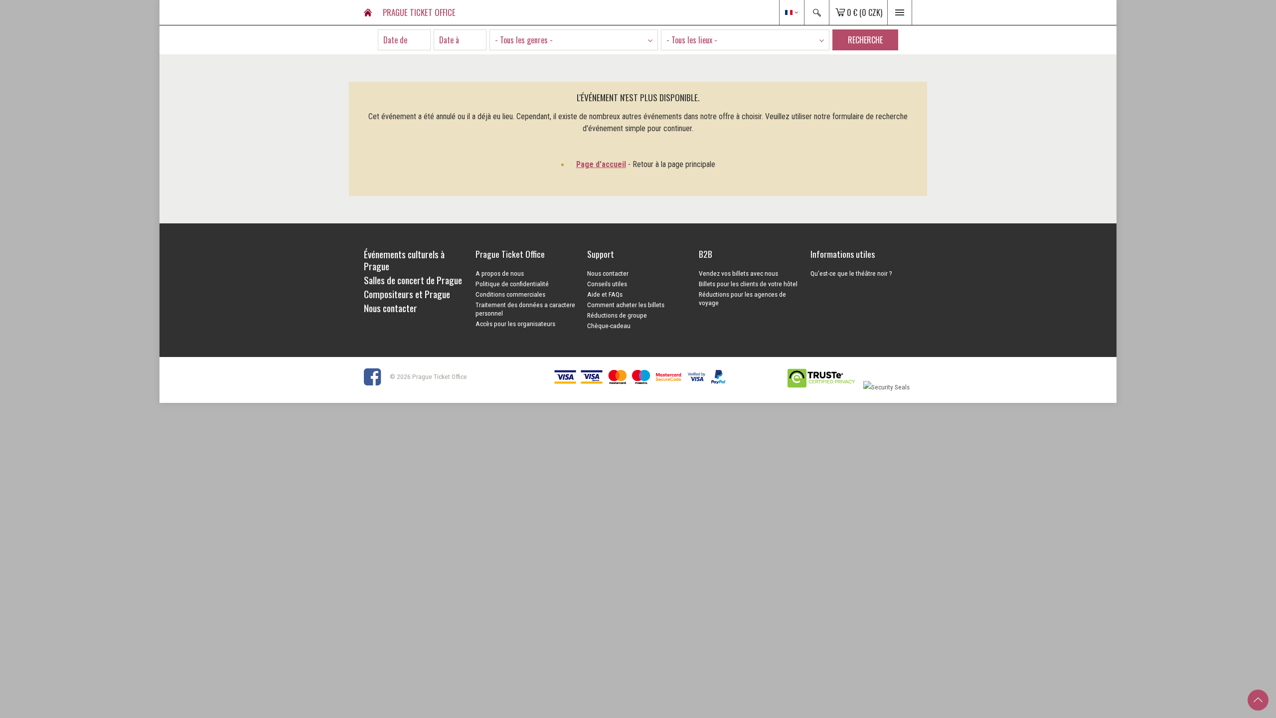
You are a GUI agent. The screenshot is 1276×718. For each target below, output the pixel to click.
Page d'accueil (601, 164)
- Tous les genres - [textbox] (524, 40)
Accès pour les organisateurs (515, 324)
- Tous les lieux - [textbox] (691, 40)
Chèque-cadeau (609, 326)
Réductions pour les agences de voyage (742, 298)
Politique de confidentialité (512, 284)
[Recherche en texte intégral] (816, 12)
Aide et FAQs (605, 294)
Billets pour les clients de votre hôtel (748, 284)
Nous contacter (608, 273)
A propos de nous (500, 273)
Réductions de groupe (617, 315)
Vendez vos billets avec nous (738, 273)
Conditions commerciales (510, 294)
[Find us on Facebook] (376, 376)
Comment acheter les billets (625, 305)
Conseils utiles (607, 284)
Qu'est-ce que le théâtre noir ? (851, 273)
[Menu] (899, 12)
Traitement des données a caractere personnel (525, 309)
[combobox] (573, 39)
